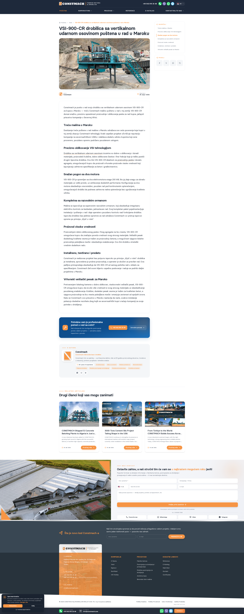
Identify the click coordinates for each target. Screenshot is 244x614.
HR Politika (114, 575)
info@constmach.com (71, 588)
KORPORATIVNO (84, 11)
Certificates (167, 575)
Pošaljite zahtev (176, 505)
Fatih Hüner (182, 604)
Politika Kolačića (141, 602)
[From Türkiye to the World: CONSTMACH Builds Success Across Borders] (165, 414)
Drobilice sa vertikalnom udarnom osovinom (83, 153)
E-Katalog (166, 564)
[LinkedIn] (77, 373)
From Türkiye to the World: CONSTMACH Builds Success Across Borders (164, 433)
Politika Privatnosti (154, 602)
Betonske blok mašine (144, 579)
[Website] (85, 373)
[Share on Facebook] (159, 63)
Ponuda (180, 611)
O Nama (114, 561)
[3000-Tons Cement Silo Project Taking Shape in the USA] (122, 414)
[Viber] (164, 3)
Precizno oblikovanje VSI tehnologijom (169, 32)
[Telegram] (172, 3)
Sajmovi (113, 568)
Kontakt (165, 571)
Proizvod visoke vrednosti (166, 42)
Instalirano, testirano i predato (167, 46)
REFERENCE (130, 11)
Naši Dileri (166, 568)
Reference (166, 561)
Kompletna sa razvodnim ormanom (169, 39)
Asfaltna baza (141, 576)
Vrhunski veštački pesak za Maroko (168, 49)
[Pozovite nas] (160, 3)
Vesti (70, 22)
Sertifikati (114, 571)
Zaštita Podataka (179, 602)
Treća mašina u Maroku (165, 28)
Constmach (81, 351)
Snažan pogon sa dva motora (167, 35)
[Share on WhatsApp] (173, 63)
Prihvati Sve (12, 606)
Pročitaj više (87, 447)
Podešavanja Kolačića (24, 609)
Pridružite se (176, 537)
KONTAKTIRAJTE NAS (174, 11)
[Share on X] (166, 63)
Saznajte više (24, 602)
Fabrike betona (142, 561)
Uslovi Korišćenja (167, 602)
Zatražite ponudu (136, 327)
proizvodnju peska (126, 160)
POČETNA (63, 11)
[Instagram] (81, 373)
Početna (63, 22)
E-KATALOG (149, 11)
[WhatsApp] (168, 3)
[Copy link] (180, 63)
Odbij (33, 606)
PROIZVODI (108, 11)
